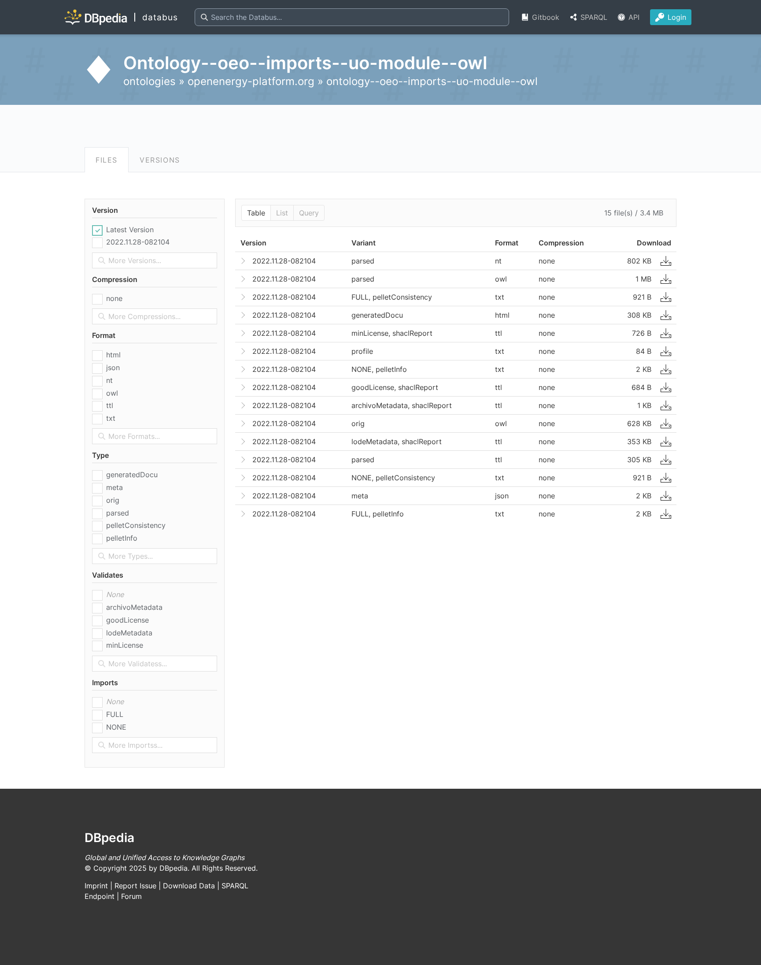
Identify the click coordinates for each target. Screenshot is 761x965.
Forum (131, 896)
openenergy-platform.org (251, 81)
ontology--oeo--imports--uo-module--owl (432, 81)
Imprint (96, 885)
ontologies (149, 81)
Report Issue (135, 885)
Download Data (189, 885)
